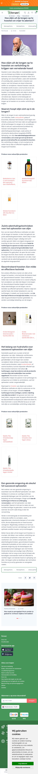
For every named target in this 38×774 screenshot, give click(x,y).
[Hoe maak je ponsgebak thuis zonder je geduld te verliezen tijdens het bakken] (19, 597)
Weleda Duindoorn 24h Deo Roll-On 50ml (9, 213)
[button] (7, 649)
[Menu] (2, 12)
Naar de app (24, 4)
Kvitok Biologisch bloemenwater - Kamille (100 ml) (9, 334)
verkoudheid (19, 117)
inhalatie (13, 386)
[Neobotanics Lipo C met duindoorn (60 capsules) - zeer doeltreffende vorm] (9, 166)
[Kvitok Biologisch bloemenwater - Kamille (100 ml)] (9, 320)
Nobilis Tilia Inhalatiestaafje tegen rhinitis (8, 470)
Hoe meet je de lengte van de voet (11, 679)
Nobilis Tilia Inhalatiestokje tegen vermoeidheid (8, 439)
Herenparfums (20, 26)
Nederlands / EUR (11, 707)
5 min (14, 31)
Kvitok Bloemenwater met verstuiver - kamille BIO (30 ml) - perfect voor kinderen (28, 335)
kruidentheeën (26, 364)
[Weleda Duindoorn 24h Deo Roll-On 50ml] (9, 199)
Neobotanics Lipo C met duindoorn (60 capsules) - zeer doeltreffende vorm (9, 181)
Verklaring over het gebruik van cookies (12, 681)
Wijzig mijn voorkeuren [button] (22, 767)
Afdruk (3, 685)
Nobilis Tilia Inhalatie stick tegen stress (27, 438)
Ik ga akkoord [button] (23, 763)
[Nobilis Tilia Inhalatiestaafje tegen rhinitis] (9, 456)
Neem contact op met (7, 673)
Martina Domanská (9, 609)
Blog (18, 16)
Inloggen (31, 700)
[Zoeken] (25, 12)
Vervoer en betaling (7, 666)
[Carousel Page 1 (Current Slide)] (17, 618)
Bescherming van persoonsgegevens (12, 683)
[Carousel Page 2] (19, 618)
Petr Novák (4, 31)
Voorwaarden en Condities (9, 675)
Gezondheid (25, 16)
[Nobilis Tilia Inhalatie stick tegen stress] (28, 424)
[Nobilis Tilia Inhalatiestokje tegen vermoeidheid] (9, 424)
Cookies (3, 687)
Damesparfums (8, 26)
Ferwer (13, 16)
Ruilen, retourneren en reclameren (11, 668)
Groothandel (5, 642)
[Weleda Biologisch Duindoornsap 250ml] (28, 166)
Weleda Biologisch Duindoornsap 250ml (28, 180)
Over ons (4, 639)
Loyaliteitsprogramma (7, 670)
